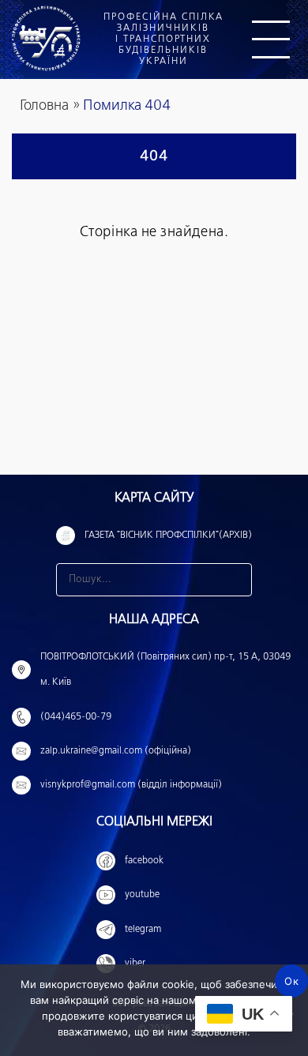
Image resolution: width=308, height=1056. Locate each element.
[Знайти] (235, 579)
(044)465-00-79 (75, 717)
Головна (44, 106)
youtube (142, 895)
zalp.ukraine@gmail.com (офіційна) (115, 751)
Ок (291, 981)
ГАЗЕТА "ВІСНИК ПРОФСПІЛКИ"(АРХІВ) (168, 535)
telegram (143, 929)
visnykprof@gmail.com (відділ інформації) (131, 785)
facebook (144, 861)
